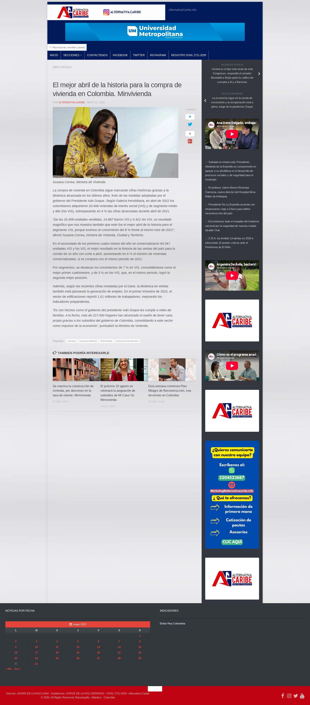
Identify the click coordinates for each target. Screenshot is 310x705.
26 (77, 658)
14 (119, 647)
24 (36, 658)
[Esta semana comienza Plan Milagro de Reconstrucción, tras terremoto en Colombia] (172, 369)
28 (119, 658)
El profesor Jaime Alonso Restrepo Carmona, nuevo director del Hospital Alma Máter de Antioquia (230, 192)
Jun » (17, 668)
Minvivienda (106, 341)
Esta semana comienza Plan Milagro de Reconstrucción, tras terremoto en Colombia (169, 390)
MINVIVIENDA (62, 67)
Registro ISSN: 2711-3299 (188, 55)
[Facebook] (282, 695)
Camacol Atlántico (88, 341)
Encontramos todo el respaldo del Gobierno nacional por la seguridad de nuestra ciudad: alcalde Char (232, 226)
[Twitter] (295, 695)
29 (139, 658)
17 (36, 652)
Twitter (139, 55)
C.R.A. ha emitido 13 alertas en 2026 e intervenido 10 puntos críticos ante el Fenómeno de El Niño (229, 243)
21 (119, 652)
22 (139, 652)
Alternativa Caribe (72, 102)
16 (15, 652)
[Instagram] (289, 695)
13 (98, 647)
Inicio (54, 55)
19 (77, 652)
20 (98, 652)
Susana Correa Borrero (127, 341)
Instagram (158, 55)
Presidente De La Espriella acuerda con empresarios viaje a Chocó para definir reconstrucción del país (230, 209)
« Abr (8, 668)
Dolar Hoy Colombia (172, 623)
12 (77, 647)
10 (36, 647)
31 (36, 663)
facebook (120, 55)
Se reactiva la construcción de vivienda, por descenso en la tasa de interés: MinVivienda (73, 390)
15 (139, 647)
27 (98, 658)
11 (57, 647)
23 (15, 658)
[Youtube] (302, 695)
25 (57, 658)
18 (57, 652)
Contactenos (97, 55)
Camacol (71, 341)
